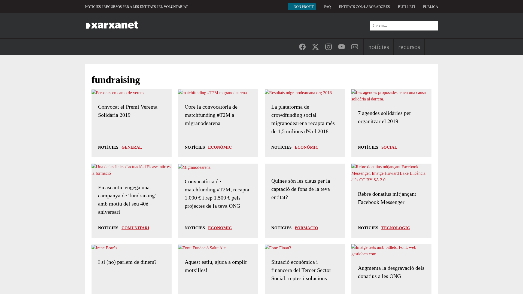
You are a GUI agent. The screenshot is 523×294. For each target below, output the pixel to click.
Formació (306, 228)
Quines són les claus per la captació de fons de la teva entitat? (300, 189)
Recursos (409, 46)
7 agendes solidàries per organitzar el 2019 (384, 117)
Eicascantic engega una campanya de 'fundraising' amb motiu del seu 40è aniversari (127, 199)
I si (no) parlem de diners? (127, 262)
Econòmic (220, 147)
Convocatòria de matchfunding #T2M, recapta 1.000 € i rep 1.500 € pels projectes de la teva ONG (217, 193)
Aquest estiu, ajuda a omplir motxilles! (216, 266)
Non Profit (304, 7)
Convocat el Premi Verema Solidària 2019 (127, 111)
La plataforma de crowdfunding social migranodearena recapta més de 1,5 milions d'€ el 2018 (303, 119)
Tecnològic (395, 228)
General (131, 147)
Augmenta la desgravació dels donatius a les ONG (391, 272)
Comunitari (135, 228)
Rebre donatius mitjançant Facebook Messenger (387, 198)
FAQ (327, 7)
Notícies (378, 46)
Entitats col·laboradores (364, 7)
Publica (430, 7)
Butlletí (406, 7)
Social (389, 147)
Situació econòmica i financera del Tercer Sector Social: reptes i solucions (301, 270)
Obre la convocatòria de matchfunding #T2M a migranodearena (211, 115)
